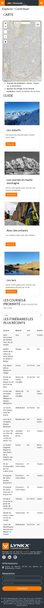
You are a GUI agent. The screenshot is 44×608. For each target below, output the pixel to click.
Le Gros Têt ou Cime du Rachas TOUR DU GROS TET (8, 436)
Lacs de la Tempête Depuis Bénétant (7, 423)
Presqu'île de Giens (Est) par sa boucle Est (8, 490)
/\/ (5, 37)
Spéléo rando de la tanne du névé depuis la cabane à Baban (8, 355)
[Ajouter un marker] (5, 41)
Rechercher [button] (11, 194)
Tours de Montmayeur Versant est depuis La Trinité (8, 529)
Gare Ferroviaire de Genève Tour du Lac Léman (8, 340)
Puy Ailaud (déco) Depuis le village (7, 369)
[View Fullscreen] (5, 31)
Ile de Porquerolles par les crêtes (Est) (8, 467)
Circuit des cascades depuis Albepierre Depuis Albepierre (7, 397)
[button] (5, 23)
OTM (39, 81)
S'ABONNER (22, 588)
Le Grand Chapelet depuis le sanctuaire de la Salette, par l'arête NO (8, 452)
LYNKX (26, 552)
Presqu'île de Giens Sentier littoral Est (7, 479)
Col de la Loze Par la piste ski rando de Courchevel (7, 504)
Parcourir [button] (10, 144)
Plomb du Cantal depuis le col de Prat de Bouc (8, 382)
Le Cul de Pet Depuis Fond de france (7, 411)
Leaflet (33, 81)
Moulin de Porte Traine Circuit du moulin (8, 516)
